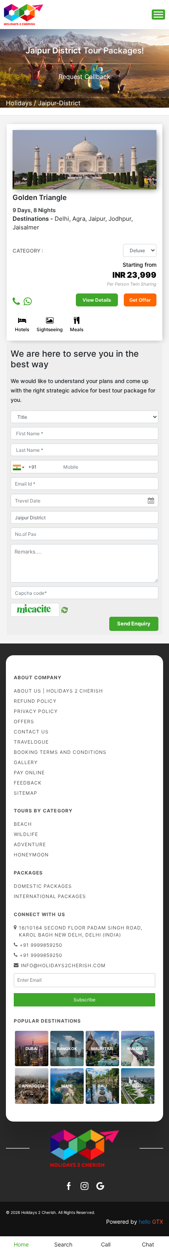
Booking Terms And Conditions (60, 752)
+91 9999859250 (41, 945)
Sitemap (25, 793)
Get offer (140, 300)
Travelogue (31, 742)
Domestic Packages (43, 886)
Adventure (30, 844)
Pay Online (29, 772)
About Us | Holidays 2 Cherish (58, 691)
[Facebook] (69, 1185)
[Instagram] (84, 1185)
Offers (24, 721)
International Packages (50, 896)
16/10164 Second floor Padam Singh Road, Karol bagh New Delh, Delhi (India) (80, 931)
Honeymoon (31, 855)
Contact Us (31, 732)
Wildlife (26, 834)
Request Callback (84, 77)
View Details (97, 300)
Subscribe (84, 1000)
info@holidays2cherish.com (63, 965)
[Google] (100, 1185)
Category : (28, 250)
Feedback (28, 783)
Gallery (26, 762)
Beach (23, 824)
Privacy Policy (36, 711)
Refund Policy (35, 701)
